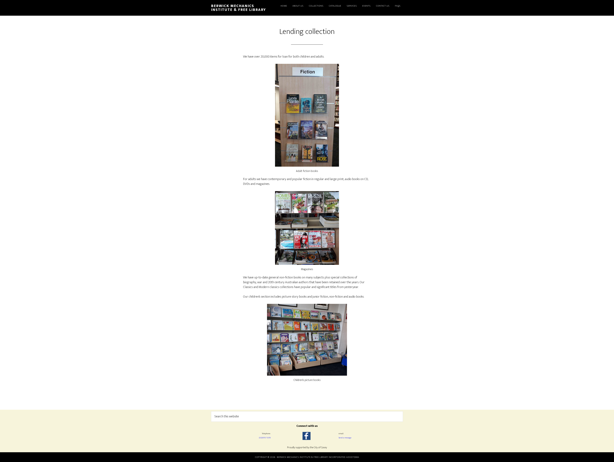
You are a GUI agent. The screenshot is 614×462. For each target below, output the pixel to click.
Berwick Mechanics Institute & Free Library (238, 8)
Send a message (345, 437)
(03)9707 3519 (265, 437)
